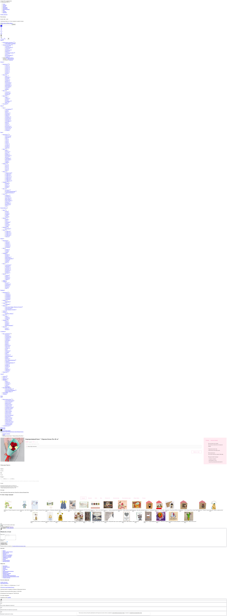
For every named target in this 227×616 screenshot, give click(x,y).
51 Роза (7, 143)
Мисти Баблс (8, 199)
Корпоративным (6, 9)
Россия (7, 282)
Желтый (7, 81)
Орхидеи (7, 124)
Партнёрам (5, 565)
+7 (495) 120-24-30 (10, 58)
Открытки (7, 383)
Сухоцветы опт (6, 425)
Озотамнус (8, 354)
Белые (7, 153)
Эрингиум (7, 370)
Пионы (7, 219)
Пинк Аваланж (8, 200)
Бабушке (7, 318)
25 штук (7, 68)
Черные (7, 161)
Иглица (7, 341)
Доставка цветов (6, 567)
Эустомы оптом (8, 424)
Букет (7, 184)
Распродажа (2, 428)
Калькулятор (5, 392)
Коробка (7, 183)
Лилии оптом (8, 412)
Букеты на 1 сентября (7, 556)
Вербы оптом (8, 403)
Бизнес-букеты (6, 552)
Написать (11, 59)
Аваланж (7, 195)
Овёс (6, 353)
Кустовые (8, 190)
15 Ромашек (8, 295)
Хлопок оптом (8, 420)
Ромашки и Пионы (9, 313)
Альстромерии (9, 109)
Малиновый (8, 85)
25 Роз (7, 141)
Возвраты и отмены (7, 573)
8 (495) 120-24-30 (3, 14)
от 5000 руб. (8, 235)
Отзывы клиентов (6, 577)
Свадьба (7, 48)
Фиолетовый (8, 82)
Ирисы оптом (8, 409)
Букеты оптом (8, 401)
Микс (7, 76)
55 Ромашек (8, 299)
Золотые (7, 162)
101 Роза (7, 145)
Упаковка (5, 182)
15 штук (7, 66)
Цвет (4, 74)
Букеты (1, 61)
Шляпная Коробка (9, 258)
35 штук (7, 69)
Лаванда (7, 346)
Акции (5, 280)
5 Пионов (7, 241)
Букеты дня (8, 93)
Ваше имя (2, 534)
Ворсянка (7, 335)
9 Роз (6, 138)
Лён (6, 349)
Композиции (8, 257)
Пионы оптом (8, 413)
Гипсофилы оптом (9, 407)
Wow (6, 205)
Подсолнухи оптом (9, 415)
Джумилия (8, 196)
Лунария (7, 352)
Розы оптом (8, 416)
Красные (7, 151)
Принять (145, 613)
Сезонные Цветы (6, 560)
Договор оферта (6, 574)
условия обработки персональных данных (118, 612)
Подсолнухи (8, 126)
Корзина (7, 186)
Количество (6, 64)
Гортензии (8, 119)
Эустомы (7, 130)
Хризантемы (8, 127)
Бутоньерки (8, 228)
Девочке (7, 279)
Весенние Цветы (6, 561)
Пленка (7, 261)
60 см (7, 168)
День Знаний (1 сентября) (10, 43)
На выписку (8, 50)
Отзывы (4, 11)
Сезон (4, 303)
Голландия (8, 284)
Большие (7, 272)
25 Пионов (8, 245)
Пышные (7, 271)
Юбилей (7, 51)
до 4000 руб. (8, 178)
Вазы (6, 381)
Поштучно (8, 137)
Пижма (7, 357)
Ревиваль (7, 201)
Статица (7, 364)
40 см (7, 166)
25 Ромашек (8, 296)
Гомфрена (7, 338)
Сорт (4, 194)
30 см (7, 164)
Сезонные (8, 267)
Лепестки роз (8, 135)
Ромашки (2, 290)
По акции (5, 103)
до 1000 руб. (8, 174)
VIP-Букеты (5, 558)
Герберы (7, 115)
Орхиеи (7, 226)
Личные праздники (7, 44)
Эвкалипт (8, 128)
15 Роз (7, 139)
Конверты (7, 386)
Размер (5, 163)
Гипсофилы (8, 222)
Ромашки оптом (8, 417)
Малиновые (8, 155)
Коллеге (7, 99)
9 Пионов (7, 243)
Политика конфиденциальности (9, 575)
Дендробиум (8, 121)
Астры (7, 110)
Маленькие (8, 301)
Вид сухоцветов (7, 333)
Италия (7, 286)
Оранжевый (8, 84)
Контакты (5, 12)
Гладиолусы (8, 118)
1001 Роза (7, 147)
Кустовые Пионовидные (11, 191)
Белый (7, 78)
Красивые (8, 268)
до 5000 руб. (8, 179)
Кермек (7, 342)
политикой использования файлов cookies (136, 612)
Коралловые (8, 159)
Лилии (7, 123)
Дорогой (7, 236)
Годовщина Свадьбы (10, 52)
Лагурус (7, 348)
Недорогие (8, 270)
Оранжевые (8, 158)
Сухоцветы (2, 331)
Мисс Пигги (8, 197)
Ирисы (7, 122)
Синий (7, 87)
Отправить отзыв (4, 544)
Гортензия (7, 340)
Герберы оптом (8, 405)
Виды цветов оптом (7, 399)
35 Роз (7, 142)
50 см (7, 167)
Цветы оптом (8, 419)
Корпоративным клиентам (8, 571)
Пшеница (7, 358)
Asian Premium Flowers (18, 431)
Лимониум (8, 350)
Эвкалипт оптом (9, 423)
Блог (4, 10)
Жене (7, 102)
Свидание (8, 46)
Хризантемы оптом (9, 421)
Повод (1, 40)
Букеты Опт (2, 427)
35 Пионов (7, 247)
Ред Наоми (8, 203)
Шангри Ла (8, 204)
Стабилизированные (10, 192)
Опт (1, 397)
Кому (4, 95)
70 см (7, 170)
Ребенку (7, 276)
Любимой (7, 277)
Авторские (7, 91)
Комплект (5, 227)
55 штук (7, 72)
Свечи (7, 385)
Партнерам (5, 7)
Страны (4, 281)
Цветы (1, 105)
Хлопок (7, 223)
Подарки (5, 379)
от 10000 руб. (8, 180)
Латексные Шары (9, 388)
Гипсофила (8, 117)
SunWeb (9, 597)
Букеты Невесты (3, 207)
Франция (7, 285)
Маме (7, 97)
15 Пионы (7, 244)
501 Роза (7, 146)
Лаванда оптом (8, 411)
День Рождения (9, 47)
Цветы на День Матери (7, 554)
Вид (4, 90)
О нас (4, 4)
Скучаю (7, 56)
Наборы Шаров (9, 391)
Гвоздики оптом (8, 404)
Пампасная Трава (9, 356)
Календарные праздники (9, 42)
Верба (7, 111)
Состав (5, 312)
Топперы (7, 382)
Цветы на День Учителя (8, 551)
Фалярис (7, 365)
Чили (7, 288)
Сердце (7, 187)
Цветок (5, 218)
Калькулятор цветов (6, 430)
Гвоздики (7, 113)
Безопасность (5, 572)
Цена (4, 171)
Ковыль (7, 344)
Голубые (7, 250)
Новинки (5, 378)
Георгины (7, 114)
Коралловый (8, 86)
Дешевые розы (8, 172)
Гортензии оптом (9, 408)
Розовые (7, 154)
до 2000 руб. (8, 175)
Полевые (7, 94)
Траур (1, 395)
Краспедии (8, 345)
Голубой (7, 212)
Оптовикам (5, 8)
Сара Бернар (8, 264)
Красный (7, 77)
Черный (7, 89)
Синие (7, 252)
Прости (7, 54)
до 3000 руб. (8, 176)
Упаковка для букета (7, 557)
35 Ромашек (8, 297)
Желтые (7, 157)
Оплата (4, 6)
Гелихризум (8, 336)
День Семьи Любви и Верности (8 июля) (14, 306)
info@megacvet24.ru (9, 57)
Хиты (5, 377)
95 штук (7, 73)
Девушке (7, 98)
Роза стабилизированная (10, 360)
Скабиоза (7, 361)
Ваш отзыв (3, 539)
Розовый (7, 80)
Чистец (7, 368)
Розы (1, 132)
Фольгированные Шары (10, 390)
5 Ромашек (7, 293)
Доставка (5, 5)
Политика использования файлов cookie (11, 576)
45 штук (7, 70)
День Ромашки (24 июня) (10, 309)
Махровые (7, 266)
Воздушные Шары (7, 387)
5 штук (7, 65)
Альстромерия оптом (9, 400)
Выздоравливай (9, 55)
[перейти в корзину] (1, 34)
